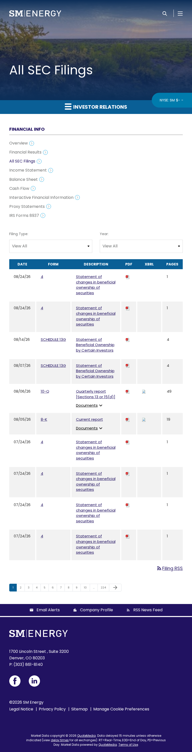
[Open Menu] (180, 13)
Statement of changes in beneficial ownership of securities (96, 284)
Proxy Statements (27, 206)
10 (87, 587)
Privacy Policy (52, 709)
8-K (44, 419)
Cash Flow (19, 188)
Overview (18, 143)
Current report (89, 419)
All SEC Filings (22, 161)
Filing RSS (169, 568)
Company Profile (96, 610)
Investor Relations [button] (99, 106)
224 (104, 587)
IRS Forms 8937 (24, 215)
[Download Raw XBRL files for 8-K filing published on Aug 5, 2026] (144, 419)
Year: (104, 233)
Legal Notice (21, 709)
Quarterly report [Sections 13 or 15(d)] (95, 394)
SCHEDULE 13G (53, 339)
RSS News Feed (147, 610)
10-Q (45, 391)
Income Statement (28, 170)
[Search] (164, 13)
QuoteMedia (86, 735)
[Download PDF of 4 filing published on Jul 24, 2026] (128, 441)
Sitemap (79, 709)
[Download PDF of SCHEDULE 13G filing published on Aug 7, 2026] (128, 365)
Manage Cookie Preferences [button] (121, 709)
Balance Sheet (23, 179)
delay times (60, 740)
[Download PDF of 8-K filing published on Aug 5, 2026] (128, 419)
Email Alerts (48, 610)
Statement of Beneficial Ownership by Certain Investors (95, 345)
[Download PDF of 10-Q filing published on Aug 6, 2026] (128, 391)
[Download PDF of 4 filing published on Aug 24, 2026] (128, 276)
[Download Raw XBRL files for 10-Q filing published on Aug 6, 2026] (144, 391)
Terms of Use (128, 744)
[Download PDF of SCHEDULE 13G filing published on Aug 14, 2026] (128, 339)
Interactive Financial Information (41, 197)
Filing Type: (18, 233)
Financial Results (25, 152)
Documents (90, 405)
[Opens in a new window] (14, 681)
